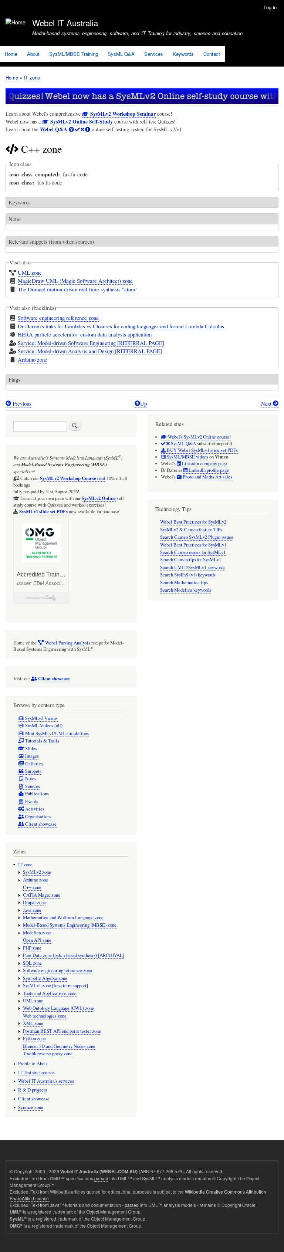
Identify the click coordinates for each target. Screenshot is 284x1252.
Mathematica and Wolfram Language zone (63, 917)
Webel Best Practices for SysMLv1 (193, 545)
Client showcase (34, 1099)
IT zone (32, 77)
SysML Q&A (121, 53)
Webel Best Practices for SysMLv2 (193, 522)
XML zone (33, 1023)
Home (11, 53)
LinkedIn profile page (208, 470)
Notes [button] (15, 219)
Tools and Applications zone (50, 993)
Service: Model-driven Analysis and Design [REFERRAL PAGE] (90, 351)
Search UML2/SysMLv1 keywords (192, 567)
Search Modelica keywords (185, 590)
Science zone (30, 1107)
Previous (21, 403)
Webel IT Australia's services (46, 1081)
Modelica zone (37, 933)
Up (143, 403)
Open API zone (37, 940)
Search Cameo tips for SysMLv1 (190, 559)
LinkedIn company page (204, 463)
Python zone (34, 1038)
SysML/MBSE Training (73, 53)
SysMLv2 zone (37, 872)
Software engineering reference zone (58, 317)
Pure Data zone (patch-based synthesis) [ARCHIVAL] (73, 955)
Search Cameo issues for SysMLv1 (193, 552)
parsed (101, 1178)
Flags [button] (14, 379)
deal (72, 478)
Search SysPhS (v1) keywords (188, 575)
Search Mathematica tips (184, 582)
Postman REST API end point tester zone (62, 1031)
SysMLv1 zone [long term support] (55, 985)
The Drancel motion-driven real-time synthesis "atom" (78, 289)
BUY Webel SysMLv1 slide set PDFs (202, 450)
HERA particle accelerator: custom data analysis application (85, 334)
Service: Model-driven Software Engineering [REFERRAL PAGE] (91, 342)
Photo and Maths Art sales (207, 477)
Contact (211, 53)
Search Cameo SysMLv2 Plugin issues (196, 537)
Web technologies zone (45, 1016)
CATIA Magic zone (41, 895)
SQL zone (32, 963)
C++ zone (32, 887)
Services (153, 53)
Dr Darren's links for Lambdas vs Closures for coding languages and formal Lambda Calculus (121, 326)
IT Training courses (36, 1072)
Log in (270, 7)
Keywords (183, 53)
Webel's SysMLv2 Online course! (199, 437)
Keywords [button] (20, 202)
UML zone (30, 272)
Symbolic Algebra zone (45, 978)
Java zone (32, 910)
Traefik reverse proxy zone (47, 1053)
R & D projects (32, 1090)
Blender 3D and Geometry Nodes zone (59, 1046)
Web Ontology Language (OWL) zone (58, 1008)
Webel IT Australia (65, 22)
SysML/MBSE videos (187, 457)
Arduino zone (32, 359)
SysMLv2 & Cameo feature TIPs (191, 530)
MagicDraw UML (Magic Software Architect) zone (75, 280)
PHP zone (32, 948)
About (33, 53)
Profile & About (33, 1063)
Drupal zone (34, 902)
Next (267, 403)
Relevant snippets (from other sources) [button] (51, 241)
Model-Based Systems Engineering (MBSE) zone (69, 925)
